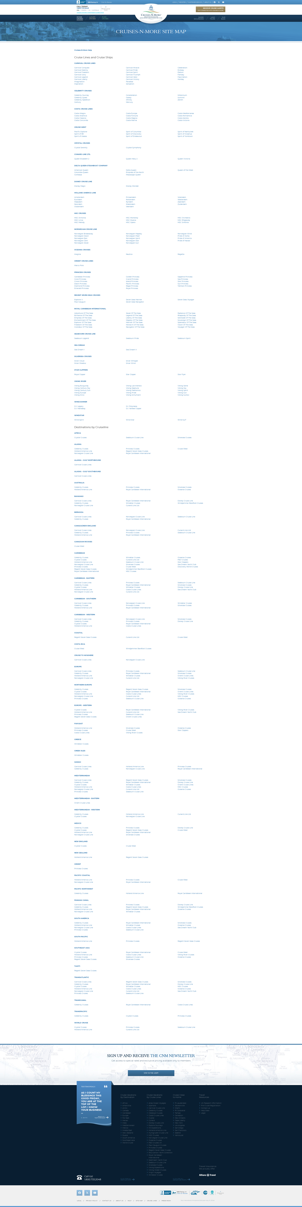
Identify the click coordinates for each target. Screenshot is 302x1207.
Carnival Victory (132, 79)
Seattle (178, 1133)
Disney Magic (80, 186)
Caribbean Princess (82, 277)
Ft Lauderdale (180, 1103)
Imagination (79, 82)
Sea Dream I (79, 350)
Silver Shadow (80, 363)
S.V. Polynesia (131, 406)
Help (129, 1200)
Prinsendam (131, 197)
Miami (177, 1108)
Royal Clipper (79, 374)
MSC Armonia (80, 218)
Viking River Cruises (186, 678)
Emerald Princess (81, 288)
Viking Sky (182, 388)
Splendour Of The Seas (187, 322)
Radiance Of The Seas (186, 313)
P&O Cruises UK (155, 1143)
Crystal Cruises (80, 437)
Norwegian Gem (81, 241)
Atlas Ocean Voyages (157, 1103)
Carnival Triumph (133, 75)
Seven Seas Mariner (134, 300)
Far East (125, 1118)
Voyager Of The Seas (186, 327)
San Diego (179, 1128)
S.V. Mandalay (79, 408)
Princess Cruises (132, 449)
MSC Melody (79, 222)
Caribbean (126, 1113)
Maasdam (78, 202)
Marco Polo (79, 265)
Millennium (182, 95)
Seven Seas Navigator (135, 302)
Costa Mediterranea (186, 113)
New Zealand (127, 1133)
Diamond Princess (82, 286)
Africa (124, 1103)
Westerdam (182, 200)
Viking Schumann (133, 395)
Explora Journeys (156, 1125)
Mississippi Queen (133, 175)
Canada (83, 10)
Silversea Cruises (184, 437)
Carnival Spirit (132, 72)
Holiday (181, 79)
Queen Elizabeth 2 (81, 159)
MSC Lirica (78, 220)
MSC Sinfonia (183, 222)
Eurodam (78, 200)
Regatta (181, 254)
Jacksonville (180, 1105)
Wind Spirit (79, 420)
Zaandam (181, 202)
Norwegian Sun (132, 243)
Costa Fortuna (132, 116)
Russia (125, 1135)
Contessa (78, 175)
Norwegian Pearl (133, 236)
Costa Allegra (79, 113)
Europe (125, 1115)
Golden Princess (132, 277)
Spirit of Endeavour (134, 136)
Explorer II (78, 300)
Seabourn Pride (132, 338)
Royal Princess (132, 288)
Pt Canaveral (180, 1110)
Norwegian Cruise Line (83, 453)
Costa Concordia (81, 120)
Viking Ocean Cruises (157, 1170)
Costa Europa (131, 113)
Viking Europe (80, 393)
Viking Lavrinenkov (134, 386)
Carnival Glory (80, 75)
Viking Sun (182, 393)
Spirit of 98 (79, 134)
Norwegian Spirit (133, 238)
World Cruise (127, 1143)
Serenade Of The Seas (186, 318)
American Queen (81, 170)
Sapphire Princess (185, 277)
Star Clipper (131, 374)
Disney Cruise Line (185, 501)
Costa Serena (183, 118)
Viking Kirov (79, 395)
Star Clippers (183, 562)
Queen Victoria (184, 159)
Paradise (129, 82)
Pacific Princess (132, 284)
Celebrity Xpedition (82, 100)
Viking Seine (183, 386)
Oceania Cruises (184, 489)
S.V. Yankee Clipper (133, 408)
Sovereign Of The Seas (187, 320)
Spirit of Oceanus (185, 134)
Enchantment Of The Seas (85, 320)
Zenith (180, 100)
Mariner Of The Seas (134, 322)
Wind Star (130, 420)
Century (77, 102)
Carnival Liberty (80, 79)
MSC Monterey (132, 218)
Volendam (182, 197)
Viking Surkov (183, 395)
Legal (203, 1113)
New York (179, 1123)
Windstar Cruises (133, 503)
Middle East (127, 1130)
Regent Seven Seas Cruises (137, 451)
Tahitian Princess (185, 286)
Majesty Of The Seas (134, 320)
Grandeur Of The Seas (83, 327)
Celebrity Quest (80, 97)
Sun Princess (183, 284)
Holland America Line (83, 451)
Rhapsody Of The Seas (187, 315)
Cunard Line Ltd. (132, 505)
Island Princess (132, 281)
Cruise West (183, 449)
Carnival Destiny (81, 70)
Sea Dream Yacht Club (187, 564)
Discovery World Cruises (188, 567)
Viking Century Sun (82, 390)
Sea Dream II (131, 350)
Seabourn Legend (81, 338)
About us (207, 2)
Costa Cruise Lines (133, 590)
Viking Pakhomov (133, 390)
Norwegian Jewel (81, 243)
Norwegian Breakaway (83, 234)
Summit (181, 97)
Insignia (77, 254)
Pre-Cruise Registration (210, 1105)
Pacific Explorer (80, 132)
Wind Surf (182, 420)
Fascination (182, 77)
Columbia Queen (81, 172)
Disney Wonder (132, 186)
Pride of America (185, 238)
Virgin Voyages (155, 1172)
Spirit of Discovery (133, 134)
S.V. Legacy (78, 406)
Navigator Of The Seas (135, 327)
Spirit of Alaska (80, 136)
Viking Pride (131, 393)
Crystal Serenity (80, 148)
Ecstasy (181, 70)
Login (174, 2)
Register (182, 2)
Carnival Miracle (132, 68)
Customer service (195, 2)
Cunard (152, 1120)
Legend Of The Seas (134, 315)
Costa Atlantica (80, 116)
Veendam (130, 206)
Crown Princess (80, 281)
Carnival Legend (81, 77)
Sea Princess (183, 279)
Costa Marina (131, 120)
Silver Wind (131, 363)
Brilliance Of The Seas (83, 315)
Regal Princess (132, 286)
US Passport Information (211, 1103)
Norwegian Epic (80, 238)
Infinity (129, 100)
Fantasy (181, 75)
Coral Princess (80, 279)
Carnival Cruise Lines (82, 465)
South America (128, 1138)
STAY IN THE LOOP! (151, 1073)
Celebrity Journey (81, 95)
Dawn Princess (80, 284)
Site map (139, 1200)
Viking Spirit (183, 390)
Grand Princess (132, 279)
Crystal (151, 1118)
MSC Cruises (131, 571)
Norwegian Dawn (81, 236)
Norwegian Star (132, 241)
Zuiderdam (182, 204)
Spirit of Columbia (133, 132)
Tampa (177, 1113)
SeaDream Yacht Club (158, 1160)
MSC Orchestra (184, 218)
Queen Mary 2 (131, 159)
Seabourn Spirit (184, 338)
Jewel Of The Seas (133, 313)
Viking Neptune (132, 388)
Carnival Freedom (81, 72)
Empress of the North (135, 172)
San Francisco (180, 1130)
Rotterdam (130, 200)
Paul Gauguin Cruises (157, 1145)
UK (89, 10)
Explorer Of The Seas (82, 322)
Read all (100, 1117)
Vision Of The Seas (185, 325)
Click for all (126, 1179)
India (124, 1123)
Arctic (124, 1108)
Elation (180, 72)
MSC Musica (131, 220)
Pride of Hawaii (184, 241)
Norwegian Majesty (134, 234)
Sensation (130, 84)
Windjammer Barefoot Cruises (190, 503)
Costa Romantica (185, 116)
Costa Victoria (183, 120)
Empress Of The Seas (83, 318)
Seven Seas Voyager (186, 300)
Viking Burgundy (81, 386)
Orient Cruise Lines (185, 676)
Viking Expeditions (156, 1167)
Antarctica (126, 1105)
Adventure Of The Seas (83, 313)
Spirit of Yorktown (185, 136)
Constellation (131, 95)
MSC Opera (130, 222)
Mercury (129, 102)
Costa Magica (131, 118)
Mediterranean (128, 1125)
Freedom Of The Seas (83, 325)
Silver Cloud (79, 361)
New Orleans (180, 1118)
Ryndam (129, 202)
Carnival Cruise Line (157, 1108)
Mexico (125, 1128)
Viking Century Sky (82, 388)
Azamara (152, 1105)
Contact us (205, 1108)
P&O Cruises (183, 560)
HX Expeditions (155, 1128)
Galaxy (128, 97)
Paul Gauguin (80, 302)
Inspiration (78, 84)
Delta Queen (131, 170)
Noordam (78, 204)
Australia (95, 10)
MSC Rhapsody (184, 220)
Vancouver (179, 1135)
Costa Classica (80, 118)
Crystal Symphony (133, 148)
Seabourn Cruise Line (134, 437)
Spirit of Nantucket (185, 132)
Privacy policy (92, 1200)
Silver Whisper (132, 361)
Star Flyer (182, 374)
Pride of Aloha (183, 236)
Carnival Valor (131, 77)
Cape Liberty (180, 1120)
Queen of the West (185, 170)
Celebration (182, 68)
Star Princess (183, 281)
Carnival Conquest (81, 68)
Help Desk (205, 1110)
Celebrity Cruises (81, 449)
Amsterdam (79, 197)
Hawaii (125, 1120)
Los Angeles (180, 1125)
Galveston (179, 1115)
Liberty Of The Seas (134, 318)
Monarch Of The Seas (134, 325)
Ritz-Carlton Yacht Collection (160, 1153)
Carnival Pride (132, 70)
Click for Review (106, 2)
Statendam (130, 204)
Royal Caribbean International (138, 453)
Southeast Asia (128, 1140)
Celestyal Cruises (155, 1113)
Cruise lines (152, 1200)
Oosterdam (79, 206)
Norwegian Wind (185, 234)
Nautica (129, 254)
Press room (166, 1200)
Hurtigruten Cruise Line (158, 1133)
